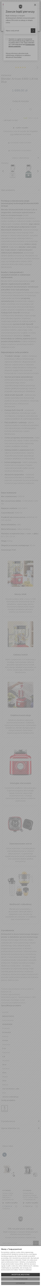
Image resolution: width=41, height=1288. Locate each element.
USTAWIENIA (20, 1283)
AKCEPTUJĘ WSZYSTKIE (21, 1274)
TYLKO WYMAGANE (20, 1279)
